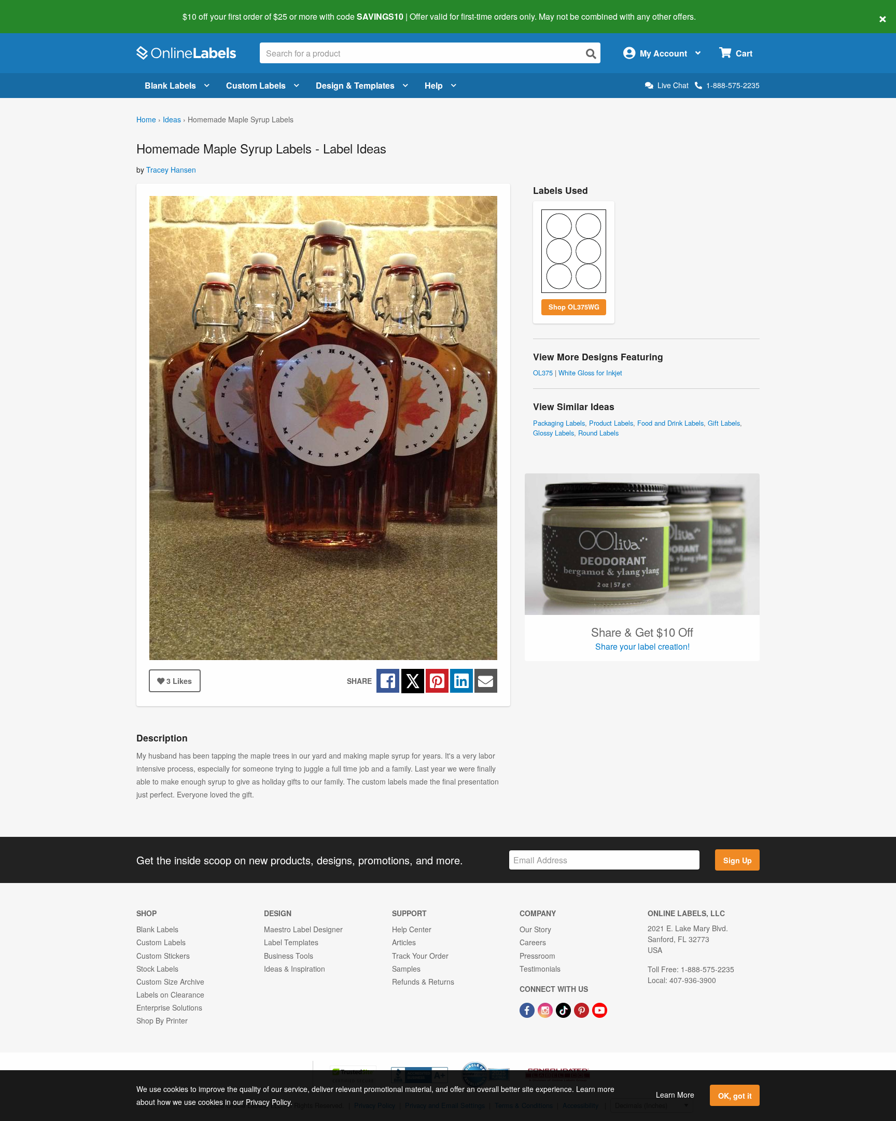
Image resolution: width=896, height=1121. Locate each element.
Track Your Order (420, 955)
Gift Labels (724, 423)
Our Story (535, 929)
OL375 (543, 372)
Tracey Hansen (171, 169)
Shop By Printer (162, 1020)
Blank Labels (170, 85)
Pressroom (537, 955)
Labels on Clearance (170, 994)
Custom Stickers (163, 955)
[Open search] (591, 53)
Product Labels (611, 423)
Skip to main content (37, 9)
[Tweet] (412, 681)
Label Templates (291, 942)
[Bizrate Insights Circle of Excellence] (506, 1062)
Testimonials (540, 968)
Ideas (172, 119)
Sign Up (737, 860)
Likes (179, 681)
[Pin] (437, 681)
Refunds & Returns (423, 981)
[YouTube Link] (599, 1009)
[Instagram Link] (546, 1009)
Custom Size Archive (170, 981)
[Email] (485, 681)
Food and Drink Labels (670, 423)
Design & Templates (355, 85)
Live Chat (673, 85)
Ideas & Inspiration (294, 968)
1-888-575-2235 (733, 85)
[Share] (387, 681)
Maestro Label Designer (303, 929)
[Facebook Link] (528, 1009)
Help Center (411, 929)
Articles (404, 942)
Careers (533, 942)
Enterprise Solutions (169, 1007)
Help (434, 85)
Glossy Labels (553, 433)
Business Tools (288, 955)
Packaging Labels (559, 423)
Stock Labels (157, 968)
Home (146, 119)
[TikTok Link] (564, 1009)
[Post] (461, 681)
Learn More (675, 1094)
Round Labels (598, 433)
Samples (406, 968)
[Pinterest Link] (582, 1009)
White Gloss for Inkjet (590, 372)
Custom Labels (256, 85)
